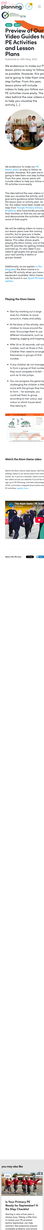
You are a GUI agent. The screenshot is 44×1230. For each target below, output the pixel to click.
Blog (9, 25)
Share (41, 557)
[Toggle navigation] (39, 6)
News (17, 25)
